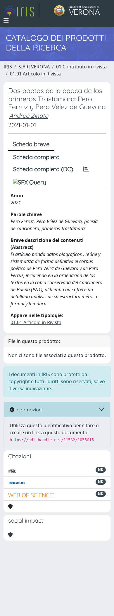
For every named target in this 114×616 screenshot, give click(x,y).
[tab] (86, 169)
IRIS (8, 66)
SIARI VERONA (34, 66)
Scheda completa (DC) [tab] (43, 169)
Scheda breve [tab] (31, 144)
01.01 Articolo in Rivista (35, 73)
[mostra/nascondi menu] (6, 20)
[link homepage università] (77, 11)
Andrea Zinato (28, 115)
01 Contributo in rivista (81, 66)
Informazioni (28, 410)
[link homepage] (21, 11)
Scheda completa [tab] (36, 157)
